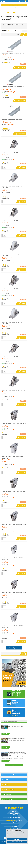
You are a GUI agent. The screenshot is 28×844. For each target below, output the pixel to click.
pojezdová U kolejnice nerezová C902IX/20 (12, 86)
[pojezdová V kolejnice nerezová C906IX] (14, 111)
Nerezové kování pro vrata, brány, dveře (9, 9)
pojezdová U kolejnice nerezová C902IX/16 (12, 53)
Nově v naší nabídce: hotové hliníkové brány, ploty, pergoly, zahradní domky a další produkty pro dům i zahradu (13, 753)
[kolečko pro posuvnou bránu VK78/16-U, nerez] (14, 516)
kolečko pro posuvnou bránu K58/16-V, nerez (13, 357)
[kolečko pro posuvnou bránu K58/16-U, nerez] (14, 144)
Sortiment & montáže (10, 775)
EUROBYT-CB (3, 8)
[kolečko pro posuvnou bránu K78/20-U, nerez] (14, 280)
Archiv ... (14, 765)
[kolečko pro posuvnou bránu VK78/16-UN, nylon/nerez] (14, 549)
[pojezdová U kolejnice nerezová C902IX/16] (14, 45)
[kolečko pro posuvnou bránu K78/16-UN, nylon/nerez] (14, 246)
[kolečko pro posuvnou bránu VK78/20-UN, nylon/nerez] (14, 448)
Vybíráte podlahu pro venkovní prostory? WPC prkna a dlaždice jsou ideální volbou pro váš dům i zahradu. (13, 740)
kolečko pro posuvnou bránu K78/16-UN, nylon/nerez (12, 254)
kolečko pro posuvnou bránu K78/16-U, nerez (13, 221)
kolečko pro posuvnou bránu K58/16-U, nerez (13, 153)
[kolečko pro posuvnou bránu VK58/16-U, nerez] (14, 584)
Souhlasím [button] (16, 839)
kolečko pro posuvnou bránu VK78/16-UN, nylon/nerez (12, 558)
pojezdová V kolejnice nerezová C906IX (11, 119)
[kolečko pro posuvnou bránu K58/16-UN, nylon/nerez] (14, 178)
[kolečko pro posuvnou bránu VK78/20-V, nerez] (14, 483)
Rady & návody (8, 799)
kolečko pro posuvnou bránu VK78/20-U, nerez (13, 423)
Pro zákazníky (7, 794)
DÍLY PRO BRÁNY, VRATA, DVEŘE (16, 8)
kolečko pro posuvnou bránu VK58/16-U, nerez (13, 592)
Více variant (12, 58)
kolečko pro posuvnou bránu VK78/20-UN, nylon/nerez (12, 457)
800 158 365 (19, 820)
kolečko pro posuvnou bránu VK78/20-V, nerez (13, 491)
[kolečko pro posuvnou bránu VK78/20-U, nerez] (14, 415)
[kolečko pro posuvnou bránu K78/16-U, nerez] (14, 212)
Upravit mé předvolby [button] (17, 841)
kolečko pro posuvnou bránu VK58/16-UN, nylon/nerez (12, 626)
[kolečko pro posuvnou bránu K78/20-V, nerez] (14, 382)
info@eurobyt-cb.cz (16, 822)
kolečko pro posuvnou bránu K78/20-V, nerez (13, 390)
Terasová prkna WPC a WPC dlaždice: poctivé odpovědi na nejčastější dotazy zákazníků (13, 725)
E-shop (8, 8)
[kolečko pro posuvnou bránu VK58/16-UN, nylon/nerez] (14, 617)
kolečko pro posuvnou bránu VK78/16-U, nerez (13, 524)
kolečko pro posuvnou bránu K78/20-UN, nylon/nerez (12, 322)
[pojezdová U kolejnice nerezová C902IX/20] (14, 78)
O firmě (6, 779)
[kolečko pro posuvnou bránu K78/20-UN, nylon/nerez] (14, 314)
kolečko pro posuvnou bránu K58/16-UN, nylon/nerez (12, 186)
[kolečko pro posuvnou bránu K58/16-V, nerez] (14, 348)
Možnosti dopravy (9, 789)
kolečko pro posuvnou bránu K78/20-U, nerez (13, 289)
